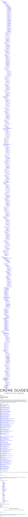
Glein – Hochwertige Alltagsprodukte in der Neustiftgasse (6, 460)
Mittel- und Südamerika (8, 304)
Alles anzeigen (8, 6)
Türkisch (8, 26)
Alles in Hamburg (6, 97)
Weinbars (8, 30)
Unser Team (4, 495)
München (9, 144)
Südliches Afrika (7, 260)
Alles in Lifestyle (4, 332)
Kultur (6, 47)
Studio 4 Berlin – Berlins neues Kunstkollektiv (5, 412)
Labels (6, 75)
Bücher (5, 342)
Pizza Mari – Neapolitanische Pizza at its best (5, 405)
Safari (4, 308)
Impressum (4, 501)
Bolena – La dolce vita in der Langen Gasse (4, 429)
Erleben (9, 330)
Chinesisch (8, 9)
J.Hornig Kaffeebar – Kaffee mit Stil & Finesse (5, 416)
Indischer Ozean (6, 287)
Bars (5, 35)
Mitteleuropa (6, 271)
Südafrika (8, 261)
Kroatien (8, 281)
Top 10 (5, 90)
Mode (4, 68)
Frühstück (6, 32)
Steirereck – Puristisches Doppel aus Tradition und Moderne (6, 449)
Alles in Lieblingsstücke (6, 333)
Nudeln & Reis (7, 356)
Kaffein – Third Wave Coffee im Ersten (4, 434)
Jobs (3, 498)
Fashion (6, 247)
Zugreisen (5, 309)
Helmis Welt (6, 230)
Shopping (5, 111)
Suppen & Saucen (7, 358)
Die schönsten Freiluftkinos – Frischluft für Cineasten (6, 425)
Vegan (6, 363)
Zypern (7, 286)
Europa (6, 303)
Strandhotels (5, 324)
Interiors (6, 112)
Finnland (8, 266)
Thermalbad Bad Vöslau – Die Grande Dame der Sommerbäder (7, 418)
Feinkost (6, 58)
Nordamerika (5, 293)
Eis (5, 37)
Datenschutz (4, 500)
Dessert (6, 373)
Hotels (6, 156)
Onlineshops (6, 378)
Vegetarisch (6, 362)
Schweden (8, 270)
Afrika (4, 259)
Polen (4, 252)
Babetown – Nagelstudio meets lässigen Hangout (5, 414)
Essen (4, 3)
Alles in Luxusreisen (5, 257)
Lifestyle (2, 331)
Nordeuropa (6, 265)
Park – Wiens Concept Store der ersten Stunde (5, 447)
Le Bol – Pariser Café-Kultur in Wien (4, 442)
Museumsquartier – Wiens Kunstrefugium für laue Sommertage (7, 423)
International (4, 251)
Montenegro (8, 282)
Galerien (6, 53)
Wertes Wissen (5, 386)
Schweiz (8, 275)
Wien (8, 182)
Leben (6, 381)
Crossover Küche (9, 10)
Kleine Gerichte (7, 357)
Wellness (5, 171)
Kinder (7, 73)
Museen (6, 52)
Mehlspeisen (6, 372)
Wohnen (5, 335)
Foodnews (6, 41)
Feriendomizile (5, 325)
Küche (6, 340)
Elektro (6, 341)
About (3, 494)
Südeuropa (6, 277)
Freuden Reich (5, 387)
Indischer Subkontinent (6, 288)
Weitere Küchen (8, 31)
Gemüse (6, 352)
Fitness (6, 80)
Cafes (6, 4)
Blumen (6, 62)
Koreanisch (8, 19)
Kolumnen (5, 380)
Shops (6, 69)
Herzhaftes (6, 368)
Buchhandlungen (7, 63)
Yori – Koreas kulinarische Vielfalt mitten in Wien (5, 451)
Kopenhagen (10, 128)
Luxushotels (5, 320)
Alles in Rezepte (6, 350)
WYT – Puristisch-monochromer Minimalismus (5, 453)
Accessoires (8, 74)
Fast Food (6, 192)
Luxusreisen (2, 486)
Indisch (7, 14)
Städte (2, 481)
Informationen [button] (2, 493)
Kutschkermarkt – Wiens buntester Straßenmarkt (5, 427)
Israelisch (8, 15)
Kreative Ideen (7, 89)
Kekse (6, 367)
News (3, 492)
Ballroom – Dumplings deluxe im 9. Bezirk (4, 438)
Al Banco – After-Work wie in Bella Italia (4, 462)
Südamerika (5, 292)
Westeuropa (6, 276)
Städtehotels (5, 329)
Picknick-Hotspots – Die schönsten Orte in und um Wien (6, 440)
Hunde (5, 347)
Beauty (6, 59)
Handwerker (6, 85)
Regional (8, 21)
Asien (6, 302)
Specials (5, 313)
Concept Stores (7, 117)
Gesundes (6, 374)
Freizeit (5, 42)
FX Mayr (6, 315)
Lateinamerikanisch (9, 20)
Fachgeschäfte (7, 64)
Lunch (6, 36)
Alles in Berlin (5, 2)
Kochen (5, 351)
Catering (6, 86)
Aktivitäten (6, 48)
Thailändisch (8, 25)
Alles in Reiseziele (6, 258)
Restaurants (6, 5)
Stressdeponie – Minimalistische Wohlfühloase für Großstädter (6, 436)
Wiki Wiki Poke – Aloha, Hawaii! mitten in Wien (5, 464)
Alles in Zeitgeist (6, 379)
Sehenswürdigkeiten (7, 46)
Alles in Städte (4, 1)
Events (3, 497)
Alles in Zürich (5, 217)
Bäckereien (6, 57)
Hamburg (6, 96)
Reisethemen (10, 297)
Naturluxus (5, 319)
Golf (3, 491)
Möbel (6, 336)
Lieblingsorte (6, 95)
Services (5, 84)
